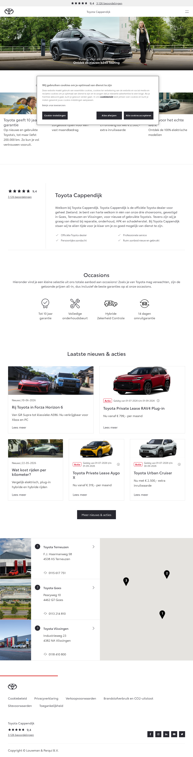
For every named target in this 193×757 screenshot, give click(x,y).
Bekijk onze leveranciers (53, 105)
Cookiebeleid (17, 698)
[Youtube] (174, 734)
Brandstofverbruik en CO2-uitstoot (128, 698)
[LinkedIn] (166, 734)
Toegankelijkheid (51, 705)
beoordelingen (20, 196)
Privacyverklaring (46, 698)
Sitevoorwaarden (20, 705)
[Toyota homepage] (9, 11)
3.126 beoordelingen (109, 3)
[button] (162, 614)
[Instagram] (158, 734)
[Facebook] (150, 734)
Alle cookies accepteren (138, 115)
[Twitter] (182, 734)
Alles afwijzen (109, 115)
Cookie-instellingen (55, 115)
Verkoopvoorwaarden (81, 698)
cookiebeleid (106, 96)
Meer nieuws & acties (96, 514)
